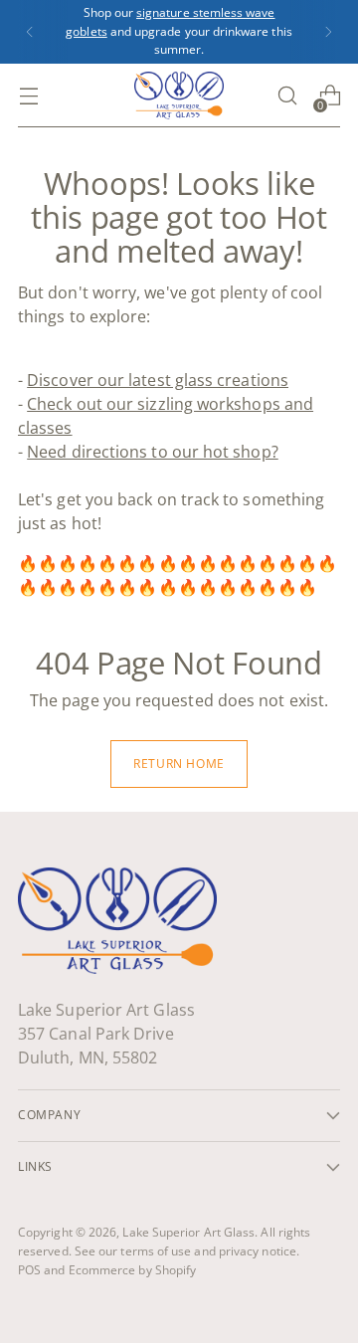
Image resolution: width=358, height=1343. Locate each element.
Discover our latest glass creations (157, 380)
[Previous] (30, 32)
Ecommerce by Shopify (133, 1269)
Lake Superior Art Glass (188, 1232)
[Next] (328, 32)
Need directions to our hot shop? (152, 452)
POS (29, 1269)
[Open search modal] (287, 96)
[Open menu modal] (28, 96)
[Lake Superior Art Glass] (179, 95)
